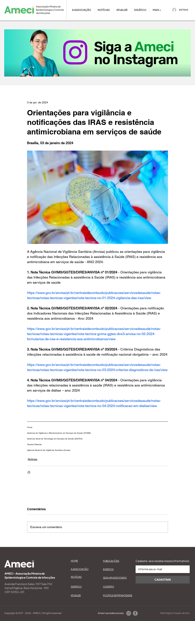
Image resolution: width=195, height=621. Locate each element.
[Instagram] (128, 613)
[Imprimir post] (29, 472)
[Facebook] (135, 613)
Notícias (32, 459)
